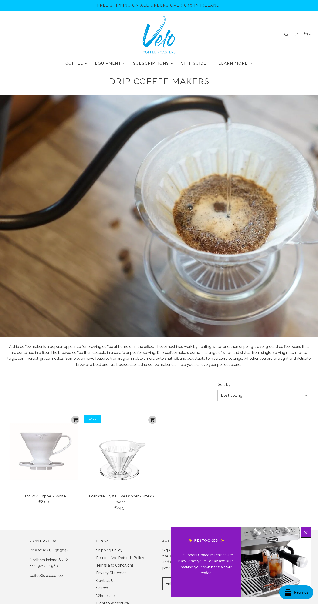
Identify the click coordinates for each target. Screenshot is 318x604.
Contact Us (105, 580)
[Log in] (296, 34)
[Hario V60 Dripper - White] (43, 451)
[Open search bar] (286, 34)
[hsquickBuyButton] (75, 420)
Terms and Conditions (115, 565)
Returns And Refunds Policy (120, 558)
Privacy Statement (112, 573)
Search (102, 588)
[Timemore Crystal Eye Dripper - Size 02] (120, 451)
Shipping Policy (109, 550)
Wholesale (105, 596)
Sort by (224, 384)
